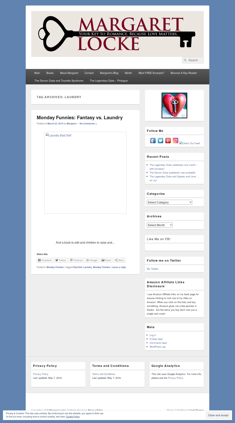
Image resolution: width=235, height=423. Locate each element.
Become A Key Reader (184, 73)
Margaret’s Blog (109, 73)
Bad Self (77, 267)
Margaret (71, 123)
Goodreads (201, 401)
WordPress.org (157, 346)
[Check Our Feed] (189, 143)
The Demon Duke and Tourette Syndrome (59, 80)
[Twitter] (168, 401)
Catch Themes (196, 410)
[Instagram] (184, 401)
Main (37, 73)
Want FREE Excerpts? (151, 73)
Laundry (87, 267)
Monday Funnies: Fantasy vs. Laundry (80, 117)
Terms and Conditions (103, 374)
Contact (89, 73)
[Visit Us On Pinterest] (168, 143)
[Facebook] (160, 401)
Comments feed (158, 342)
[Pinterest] (176, 401)
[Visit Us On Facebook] (153, 143)
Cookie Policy (73, 416)
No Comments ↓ (88, 123)
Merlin (128, 73)
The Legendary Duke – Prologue (109, 80)
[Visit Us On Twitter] (160, 143)
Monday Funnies (55, 267)
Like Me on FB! (159, 239)
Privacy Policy (40, 374)
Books (50, 73)
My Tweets (152, 268)
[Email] (192, 401)
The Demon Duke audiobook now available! (173, 172)
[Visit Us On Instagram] (175, 143)
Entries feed (156, 339)
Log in (153, 335)
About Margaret (69, 73)
